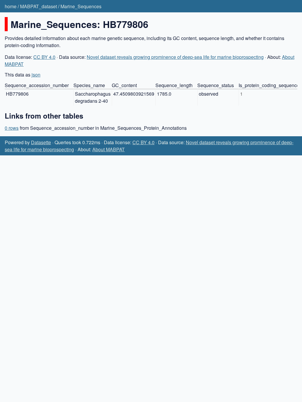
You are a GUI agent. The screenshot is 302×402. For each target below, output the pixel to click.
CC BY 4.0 (44, 57)
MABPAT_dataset (38, 6)
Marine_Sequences (80, 6)
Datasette (41, 142)
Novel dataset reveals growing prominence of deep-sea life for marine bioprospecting (175, 57)
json (36, 74)
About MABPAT (108, 149)
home (11, 6)
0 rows (12, 127)
